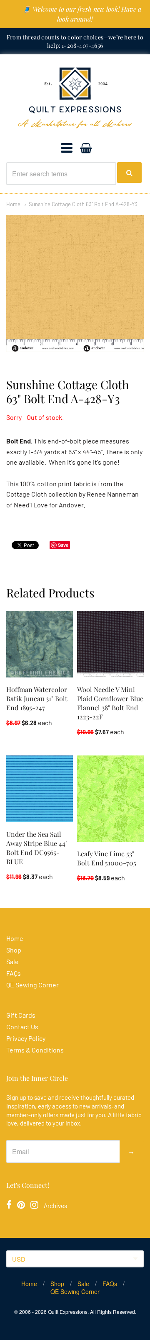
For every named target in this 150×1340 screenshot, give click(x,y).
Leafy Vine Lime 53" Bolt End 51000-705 (106, 858)
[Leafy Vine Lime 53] (110, 798)
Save (63, 545)
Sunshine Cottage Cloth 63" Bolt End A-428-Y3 (83, 204)
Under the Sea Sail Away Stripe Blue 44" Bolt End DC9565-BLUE (37, 848)
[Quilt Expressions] (75, 98)
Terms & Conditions (35, 1050)
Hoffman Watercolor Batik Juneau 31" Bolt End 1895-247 (37, 698)
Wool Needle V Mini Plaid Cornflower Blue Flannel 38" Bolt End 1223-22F (110, 703)
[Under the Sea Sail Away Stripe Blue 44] (39, 788)
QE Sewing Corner (32, 985)
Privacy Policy (25, 1038)
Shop (13, 950)
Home (13, 204)
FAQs (13, 973)
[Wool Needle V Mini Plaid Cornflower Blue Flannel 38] (110, 644)
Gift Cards (20, 1015)
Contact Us (22, 1027)
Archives (55, 1205)
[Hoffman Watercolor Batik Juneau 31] (39, 644)
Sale (12, 961)
